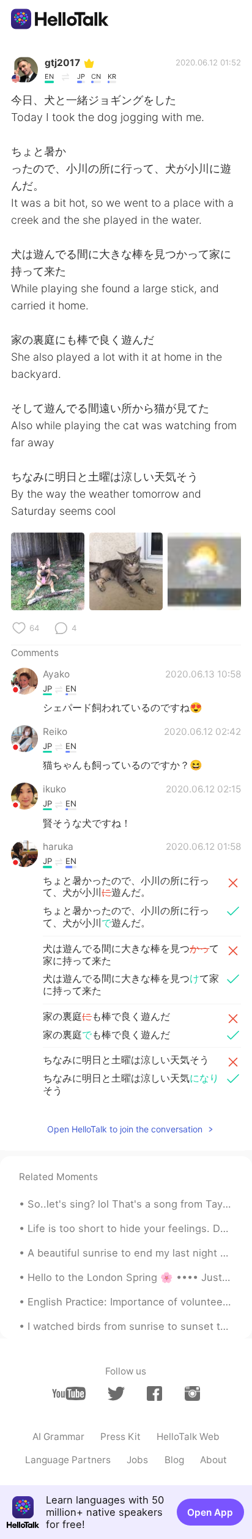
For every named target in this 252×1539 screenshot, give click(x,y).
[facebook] (154, 1393)
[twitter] (116, 1394)
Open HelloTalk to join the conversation (124, 1129)
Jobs (137, 1460)
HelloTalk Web (188, 1436)
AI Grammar (58, 1436)
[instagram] (192, 1393)
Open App (210, 1512)
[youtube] (69, 1393)
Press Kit (120, 1436)
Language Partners (68, 1460)
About (213, 1460)
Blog (174, 1460)
